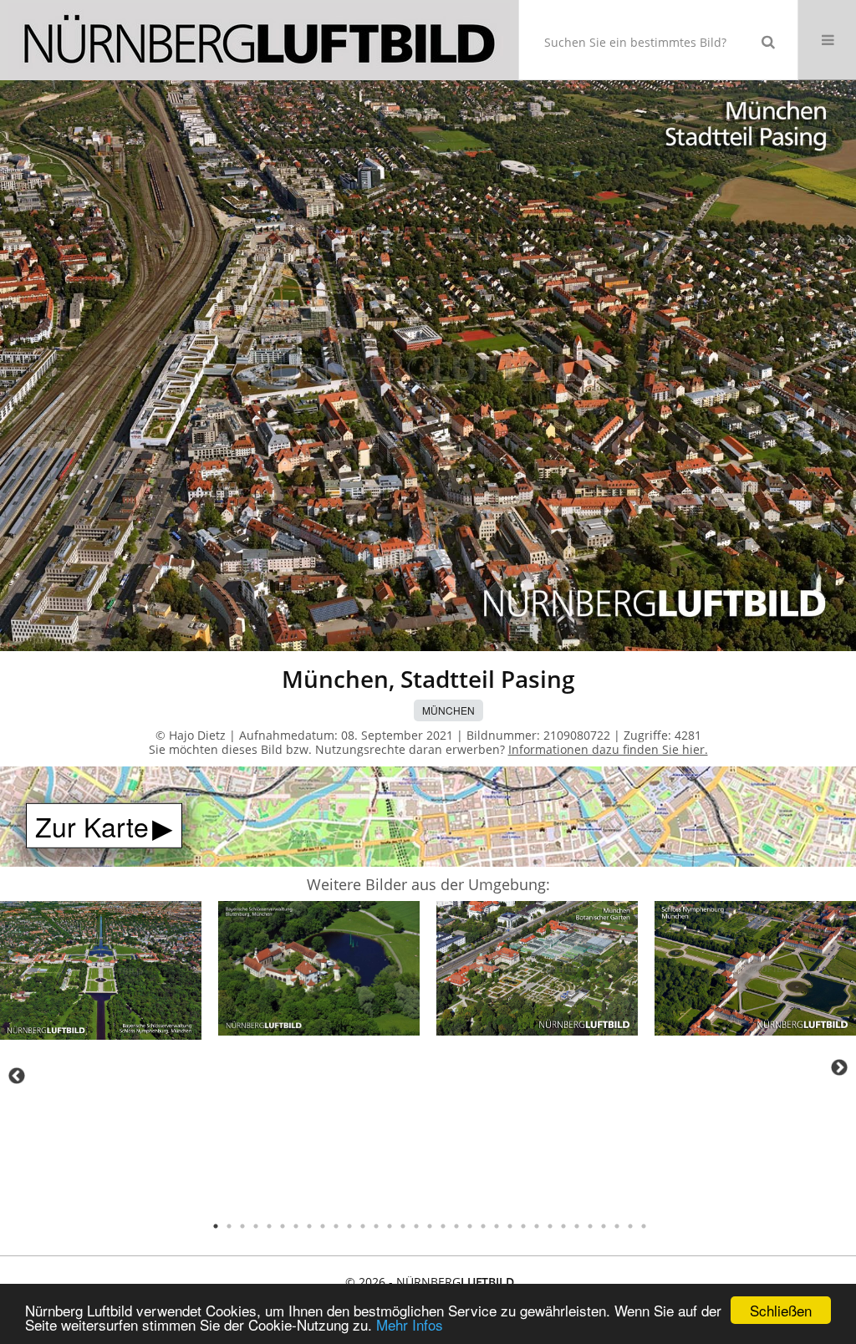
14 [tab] (389, 1226)
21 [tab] (483, 1226)
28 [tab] (576, 1226)
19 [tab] (456, 1226)
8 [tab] (309, 1226)
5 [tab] (269, 1226)
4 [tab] (255, 1226)
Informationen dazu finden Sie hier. (608, 749)
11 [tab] (349, 1226)
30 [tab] (603, 1226)
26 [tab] (550, 1226)
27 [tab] (563, 1226)
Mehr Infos (409, 1324)
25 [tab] (536, 1226)
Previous (16, 1075)
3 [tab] (242, 1226)
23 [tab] (510, 1226)
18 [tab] (443, 1226)
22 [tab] (496, 1226)
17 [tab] (429, 1226)
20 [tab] (469, 1226)
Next (839, 1067)
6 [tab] (282, 1226)
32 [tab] (630, 1226)
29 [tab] (590, 1226)
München (448, 710)
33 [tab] (643, 1226)
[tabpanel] (100, 973)
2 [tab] (229, 1226)
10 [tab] (336, 1226)
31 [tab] (617, 1226)
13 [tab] (376, 1226)
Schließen (781, 1310)
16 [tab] (416, 1226)
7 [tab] (296, 1226)
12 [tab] (362, 1226)
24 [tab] (523, 1226)
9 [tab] (322, 1226)
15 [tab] (403, 1226)
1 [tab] (215, 1226)
